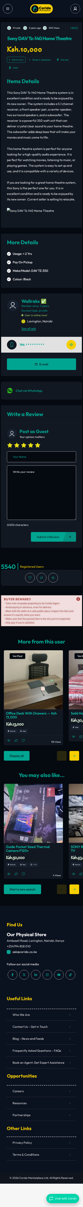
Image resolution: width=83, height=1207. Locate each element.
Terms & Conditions (26, 1154)
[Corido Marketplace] (41, 8)
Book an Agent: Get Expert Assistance (38, 1062)
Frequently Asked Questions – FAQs (37, 1050)
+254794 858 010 (19, 946)
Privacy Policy (22, 1142)
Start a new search (22, 889)
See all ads (28, 328)
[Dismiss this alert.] (78, 599)
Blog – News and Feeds (28, 1039)
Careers (18, 1091)
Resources (20, 1103)
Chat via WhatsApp (29, 391)
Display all (17, 756)
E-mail (43, 364)
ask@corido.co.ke (25, 952)
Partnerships (21, 1115)
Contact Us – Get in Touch (30, 1027)
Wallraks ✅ (34, 301)
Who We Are (21, 1015)
